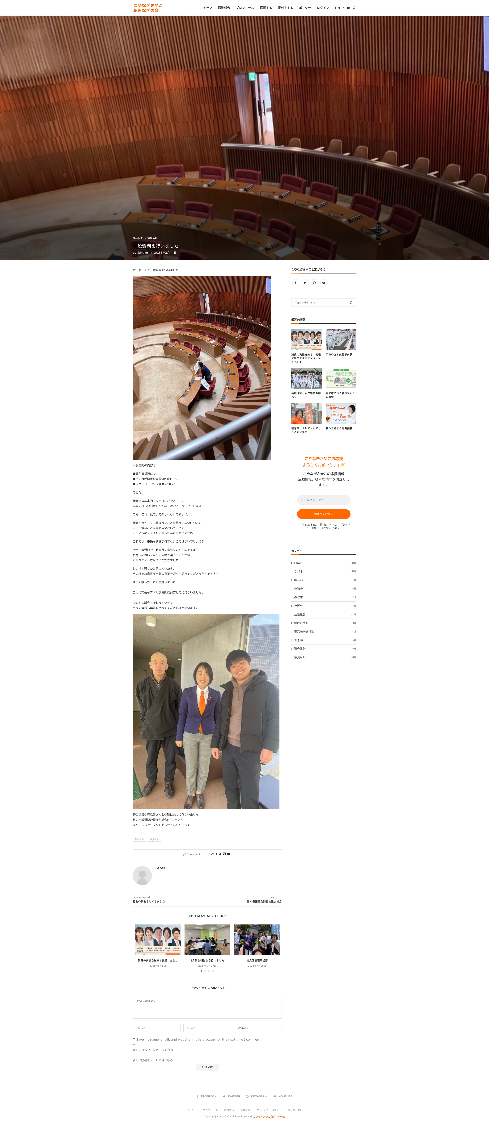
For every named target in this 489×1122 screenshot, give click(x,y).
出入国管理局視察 (257, 960)
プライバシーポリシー (269, 1110)
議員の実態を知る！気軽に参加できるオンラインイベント (306, 358)
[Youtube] (348, 7)
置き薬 (325, 640)
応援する (266, 8)
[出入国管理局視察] (257, 939)
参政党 (325, 597)
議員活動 (154, 839)
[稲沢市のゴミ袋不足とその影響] (341, 378)
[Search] (354, 7)
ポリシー (305, 8)
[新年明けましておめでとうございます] (306, 413)
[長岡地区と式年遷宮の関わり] (306, 378)
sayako (142, 252)
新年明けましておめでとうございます (306, 430)
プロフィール (245, 8)
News (325, 562)
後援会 (325, 605)
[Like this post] (212, 854)
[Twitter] (339, 7)
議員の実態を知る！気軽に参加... (158, 960)
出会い (325, 580)
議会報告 (139, 839)
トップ (207, 8)
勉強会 (325, 588)
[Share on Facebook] (216, 854)
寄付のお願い (295, 1110)
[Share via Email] (228, 854)
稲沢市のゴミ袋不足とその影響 (340, 395)
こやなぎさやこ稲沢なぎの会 (269, 1116)
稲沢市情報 (325, 622)
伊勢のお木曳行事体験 (339, 354)
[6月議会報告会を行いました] (207, 939)
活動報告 (224, 8)
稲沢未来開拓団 (325, 631)
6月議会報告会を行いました (207, 960)
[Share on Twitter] (220, 854)
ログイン (323, 8)
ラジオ (325, 571)
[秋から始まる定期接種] (341, 413)
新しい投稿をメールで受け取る (153, 1060)
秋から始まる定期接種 (339, 428)
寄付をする (285, 8)
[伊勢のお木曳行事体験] (341, 339)
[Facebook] (335, 7)
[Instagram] (344, 7)
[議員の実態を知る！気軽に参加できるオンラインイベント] (158, 939)
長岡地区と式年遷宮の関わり (306, 395)
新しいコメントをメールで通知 (153, 1050)
